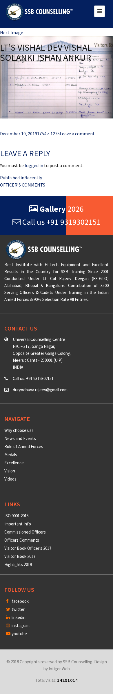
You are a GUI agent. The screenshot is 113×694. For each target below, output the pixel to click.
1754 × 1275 (48, 133)
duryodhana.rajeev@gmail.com (40, 389)
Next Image (11, 32)
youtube (19, 633)
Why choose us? (18, 430)
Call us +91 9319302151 (61, 222)
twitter (18, 609)
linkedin (18, 617)
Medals (10, 454)
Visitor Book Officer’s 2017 (27, 548)
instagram (20, 625)
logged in (34, 165)
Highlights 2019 (18, 564)
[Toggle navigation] (99, 11)
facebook (20, 601)
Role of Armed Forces (23, 446)
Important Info (17, 524)
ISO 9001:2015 (16, 515)
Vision (9, 471)
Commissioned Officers (25, 532)
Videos (10, 479)
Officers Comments (21, 540)
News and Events (20, 438)
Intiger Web (59, 668)
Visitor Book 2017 (19, 556)
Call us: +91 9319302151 (33, 378)
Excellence (14, 462)
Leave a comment (77, 133)
